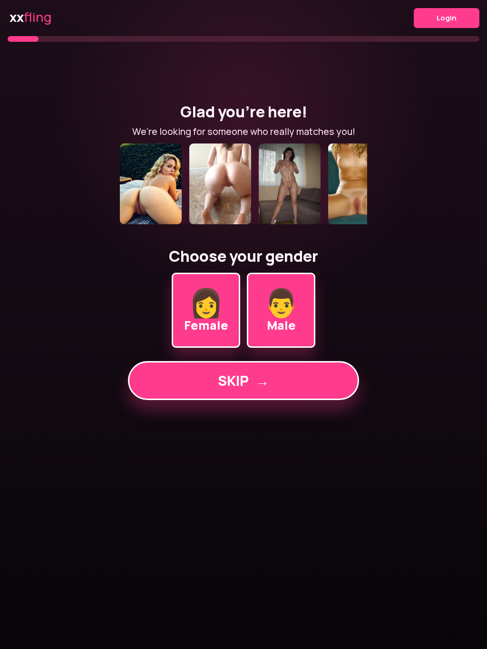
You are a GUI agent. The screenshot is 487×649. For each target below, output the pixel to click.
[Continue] (243, 183)
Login (447, 18)
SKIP (243, 380)
